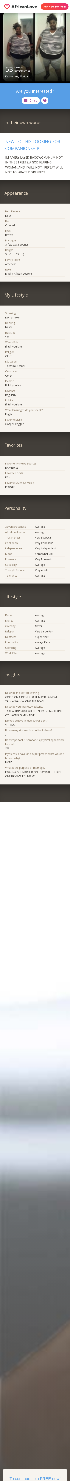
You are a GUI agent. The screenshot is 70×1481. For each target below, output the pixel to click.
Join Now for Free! (54, 6)
